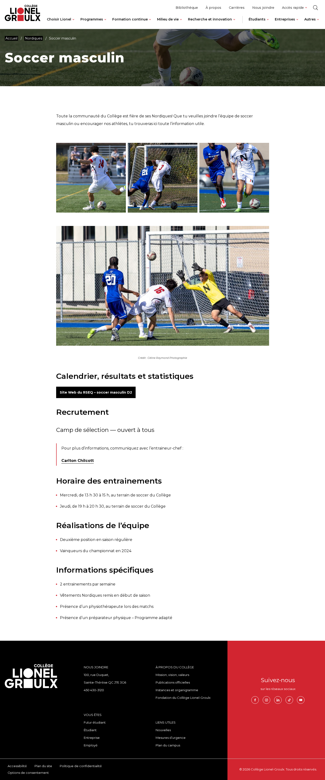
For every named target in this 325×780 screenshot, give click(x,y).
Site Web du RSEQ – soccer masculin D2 (96, 392)
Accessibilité (17, 766)
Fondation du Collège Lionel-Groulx (183, 698)
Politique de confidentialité (81, 766)
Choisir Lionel (59, 19)
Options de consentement (28, 773)
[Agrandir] (119, 154)
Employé (91, 745)
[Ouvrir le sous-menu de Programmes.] (105, 23)
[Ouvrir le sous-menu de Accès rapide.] (306, 7)
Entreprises (285, 19)
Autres (310, 19)
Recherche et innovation (210, 19)
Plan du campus (168, 745)
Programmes (91, 19)
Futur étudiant (95, 722)
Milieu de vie (168, 19)
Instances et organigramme (177, 690)
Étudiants (257, 19)
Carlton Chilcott (77, 460)
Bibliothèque (187, 7)
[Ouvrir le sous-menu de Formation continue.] (150, 23)
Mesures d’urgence (171, 738)
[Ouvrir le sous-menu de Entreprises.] (297, 23)
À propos (213, 7)
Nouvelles (163, 730)
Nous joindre (263, 7)
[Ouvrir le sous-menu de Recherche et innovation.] (234, 23)
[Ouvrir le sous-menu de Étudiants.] (268, 23)
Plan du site (43, 766)
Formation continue (130, 19)
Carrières (237, 7)
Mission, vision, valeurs (172, 675)
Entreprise (92, 738)
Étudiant (90, 730)
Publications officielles (173, 682)
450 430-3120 (94, 690)
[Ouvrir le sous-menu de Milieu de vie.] (181, 23)
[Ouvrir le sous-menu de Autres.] (318, 23)
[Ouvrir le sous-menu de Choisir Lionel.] (73, 23)
